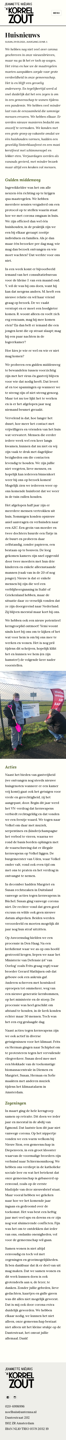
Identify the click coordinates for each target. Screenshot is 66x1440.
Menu (56, 12)
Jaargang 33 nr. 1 (36, 41)
